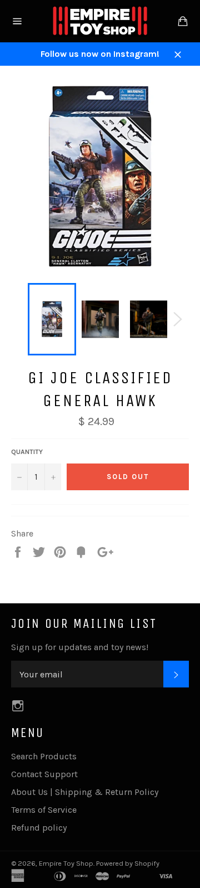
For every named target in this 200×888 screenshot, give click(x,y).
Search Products (44, 756)
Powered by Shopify (127, 863)
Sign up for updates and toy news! (79, 647)
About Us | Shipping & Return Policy (84, 792)
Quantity (27, 452)
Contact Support (44, 774)
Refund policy (39, 827)
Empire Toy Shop (66, 863)
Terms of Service (44, 809)
